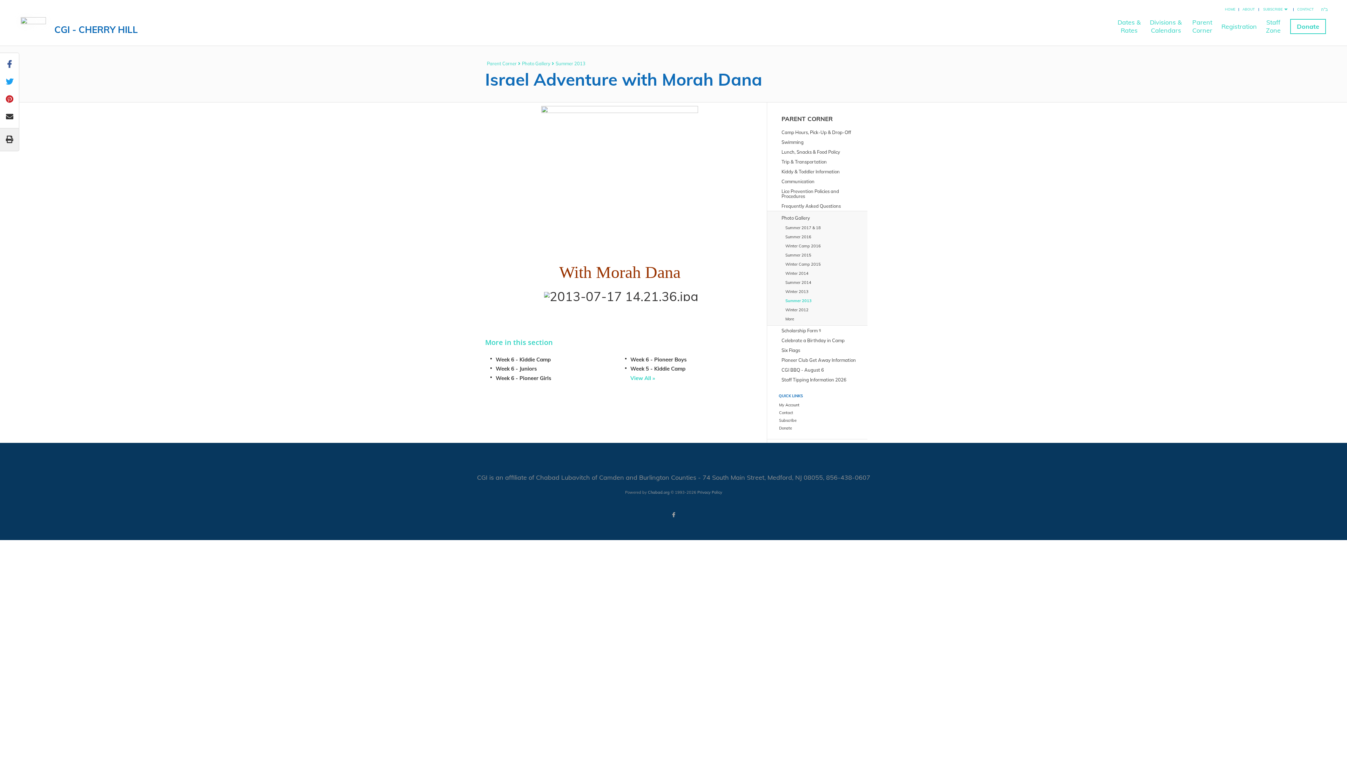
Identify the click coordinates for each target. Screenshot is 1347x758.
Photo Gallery (536, 63)
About (1248, 9)
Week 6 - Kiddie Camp (523, 359)
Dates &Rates (1129, 26)
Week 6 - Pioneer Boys (658, 359)
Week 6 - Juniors (516, 368)
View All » (642, 378)
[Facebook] (673, 514)
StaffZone (1273, 26)
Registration (1239, 26)
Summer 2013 (570, 63)
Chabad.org (659, 492)
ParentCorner (1202, 26)
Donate (1308, 26)
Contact (1305, 9)
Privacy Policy (709, 492)
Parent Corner (502, 63)
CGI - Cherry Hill (96, 29)
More (789, 319)
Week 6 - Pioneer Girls (523, 378)
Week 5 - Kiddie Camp (657, 368)
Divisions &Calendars (1166, 26)
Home (1230, 9)
